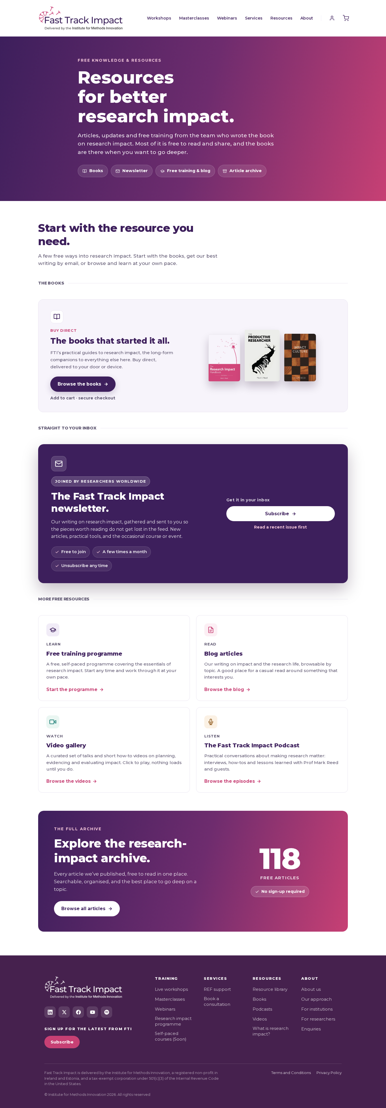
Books (96, 170)
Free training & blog (188, 170)
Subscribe (280, 513)
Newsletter (135, 170)
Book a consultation (217, 1001)
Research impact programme (173, 1021)
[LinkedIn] (50, 1012)
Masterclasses (194, 18)
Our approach (316, 999)
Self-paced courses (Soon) (171, 1036)
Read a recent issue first (280, 527)
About (306, 18)
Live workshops (171, 989)
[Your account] (332, 18)
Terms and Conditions (291, 1072)
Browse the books (83, 384)
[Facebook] (78, 1012)
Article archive (245, 170)
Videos (260, 1019)
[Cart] (346, 18)
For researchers (318, 1019)
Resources (281, 18)
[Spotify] (106, 1012)
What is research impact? (271, 1031)
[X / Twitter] (64, 1012)
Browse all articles (86, 908)
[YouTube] (92, 1012)
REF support (217, 989)
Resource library (270, 989)
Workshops (159, 18)
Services (254, 18)
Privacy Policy (329, 1072)
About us (311, 989)
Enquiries (311, 1029)
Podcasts (262, 1009)
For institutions (317, 1009)
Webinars (227, 18)
